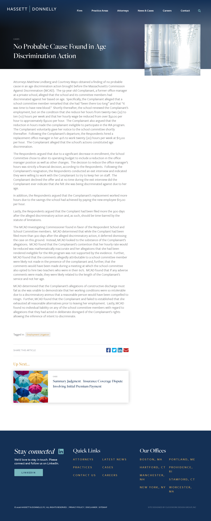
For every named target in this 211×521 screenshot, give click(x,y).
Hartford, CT (153, 467)
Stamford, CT (182, 479)
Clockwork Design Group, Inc (180, 507)
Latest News (114, 459)
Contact (185, 10)
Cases (16, 39)
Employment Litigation (38, 334)
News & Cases (146, 10)
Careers (167, 10)
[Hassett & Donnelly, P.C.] (21, 9)
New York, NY (153, 487)
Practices (82, 467)
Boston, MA (151, 459)
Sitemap (103, 507)
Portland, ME (182, 459)
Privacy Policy (76, 507)
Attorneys (123, 10)
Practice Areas (100, 10)
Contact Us (84, 475)
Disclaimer (91, 507)
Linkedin (29, 472)
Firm (79, 10)
